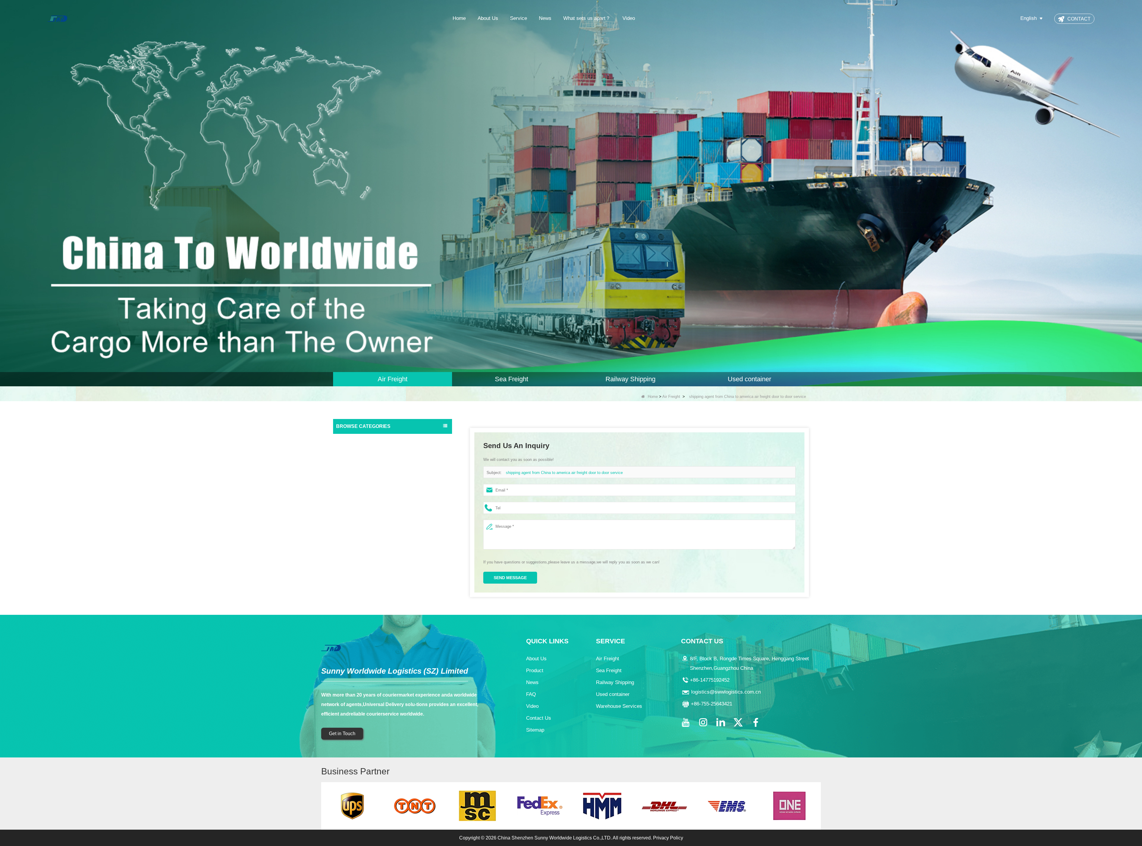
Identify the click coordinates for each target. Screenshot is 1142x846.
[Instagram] (703, 722)
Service (518, 18)
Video (628, 18)
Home (459, 18)
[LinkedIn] (720, 722)
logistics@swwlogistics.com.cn (726, 692)
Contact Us (538, 718)
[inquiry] (571, 193)
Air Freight (671, 396)
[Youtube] (685, 722)
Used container (352, 475)
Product (534, 670)
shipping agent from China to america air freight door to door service (564, 472)
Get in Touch (342, 733)
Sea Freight (349, 451)
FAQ (531, 694)
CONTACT (1079, 18)
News (545, 18)
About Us (488, 18)
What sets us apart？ (587, 18)
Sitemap (535, 730)
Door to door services (358, 487)
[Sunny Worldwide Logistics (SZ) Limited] (57, 18)
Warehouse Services (357, 499)
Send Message (510, 577)
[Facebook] (755, 722)
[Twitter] (738, 722)
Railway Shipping (354, 463)
